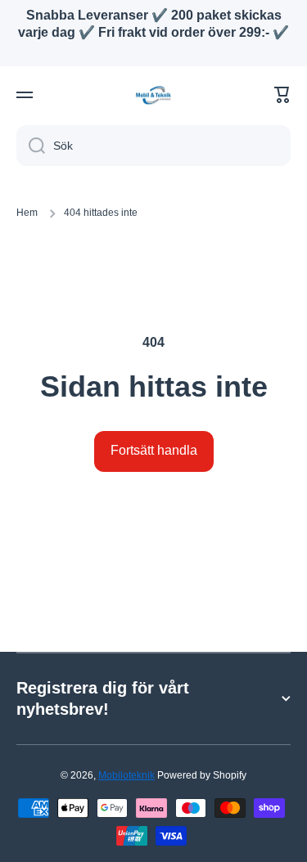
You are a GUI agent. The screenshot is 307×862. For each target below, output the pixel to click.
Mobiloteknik (126, 775)
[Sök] (30, 145)
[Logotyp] (153, 95)
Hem (27, 212)
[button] (282, 95)
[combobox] (153, 145)
